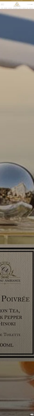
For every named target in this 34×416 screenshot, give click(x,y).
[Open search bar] (28, 4)
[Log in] (29, 4)
